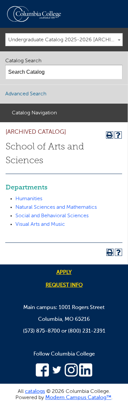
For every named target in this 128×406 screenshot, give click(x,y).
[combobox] (64, 39)
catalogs (35, 391)
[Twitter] (56, 375)
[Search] (115, 72)
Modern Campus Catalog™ (78, 397)
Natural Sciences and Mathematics (56, 207)
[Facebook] (42, 375)
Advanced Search (25, 94)
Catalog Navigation (34, 113)
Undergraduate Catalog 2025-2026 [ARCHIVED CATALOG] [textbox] (65, 40)
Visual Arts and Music (40, 224)
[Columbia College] (35, 14)
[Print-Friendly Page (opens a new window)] (109, 135)
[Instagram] (71, 375)
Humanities (28, 199)
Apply (64, 272)
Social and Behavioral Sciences (52, 216)
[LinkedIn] (85, 375)
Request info (64, 285)
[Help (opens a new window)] (118, 135)
